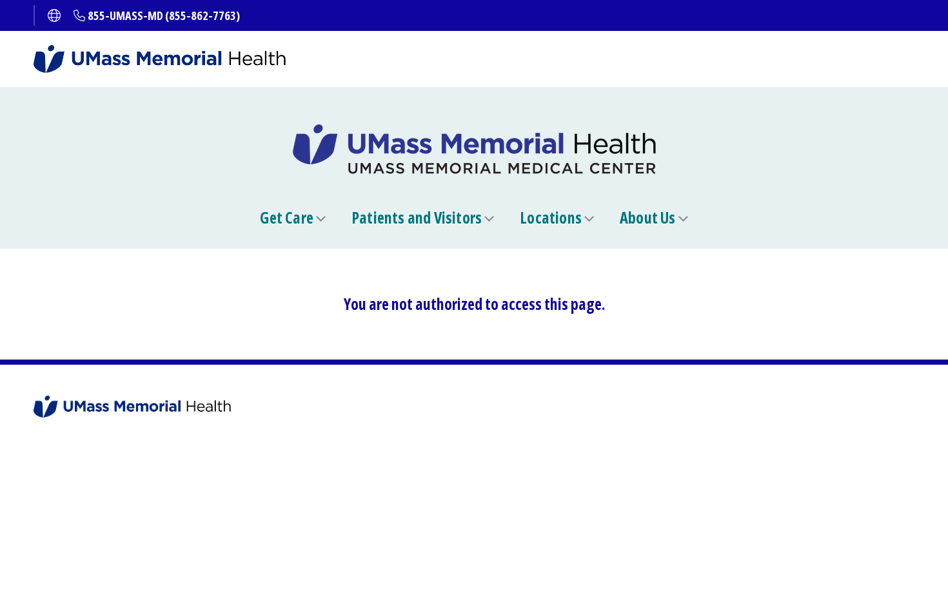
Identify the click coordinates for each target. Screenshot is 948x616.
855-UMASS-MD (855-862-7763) (164, 15)
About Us (648, 217)
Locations (551, 217)
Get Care (286, 217)
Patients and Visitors (416, 217)
